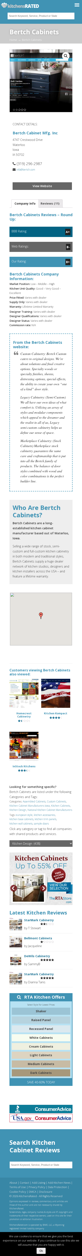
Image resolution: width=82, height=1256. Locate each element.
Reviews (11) (50, 203)
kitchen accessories (44, 815)
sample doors (41, 823)
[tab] (25, 203)
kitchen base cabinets (21, 819)
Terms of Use (17, 1187)
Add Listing (38, 1183)
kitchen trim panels (45, 819)
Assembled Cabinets (34, 801)
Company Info (25, 203)
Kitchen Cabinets (60, 805)
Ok (41, 1250)
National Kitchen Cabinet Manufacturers (50, 810)
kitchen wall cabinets (21, 823)
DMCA (32, 1192)
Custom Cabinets (56, 801)
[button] (41, 616)
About (13, 1183)
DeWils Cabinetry (37, 956)
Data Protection (57, 1187)
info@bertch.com (25, 169)
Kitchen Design (17, 810)
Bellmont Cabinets (38, 938)
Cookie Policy (17, 1192)
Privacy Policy (37, 1187)
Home (13, 40)
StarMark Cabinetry (39, 920)
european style (24, 815)
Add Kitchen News (59, 1183)
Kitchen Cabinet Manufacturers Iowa (29, 805)
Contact (24, 1183)
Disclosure (45, 1192)
